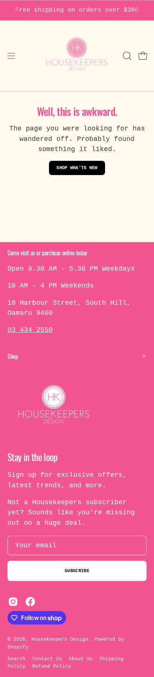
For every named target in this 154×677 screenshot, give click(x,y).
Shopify (17, 647)
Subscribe (77, 571)
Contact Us (47, 659)
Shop (12, 356)
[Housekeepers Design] (77, 55)
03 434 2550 (30, 330)
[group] (77, 10)
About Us (81, 659)
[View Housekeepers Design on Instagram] (13, 601)
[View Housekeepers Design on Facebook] (30, 601)
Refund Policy (51, 666)
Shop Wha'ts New (77, 168)
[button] (126, 56)
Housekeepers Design (59, 639)
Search (16, 659)
